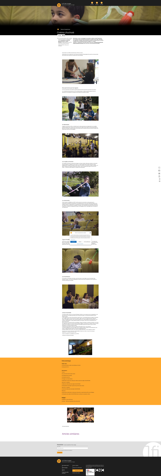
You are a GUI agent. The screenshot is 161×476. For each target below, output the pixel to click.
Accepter (73, 241)
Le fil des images (66, 3)
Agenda (63, 469)
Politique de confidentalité (80, 243)
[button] (90, 232)
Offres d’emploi (64, 467)
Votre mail (58, 446)
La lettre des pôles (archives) (65, 473)
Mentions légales (75, 465)
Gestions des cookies (76, 472)
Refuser (80, 241)
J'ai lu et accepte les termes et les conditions (65, 450)
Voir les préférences (87, 241)
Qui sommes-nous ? (65, 465)
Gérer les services (73, 239)
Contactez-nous (77, 470)
